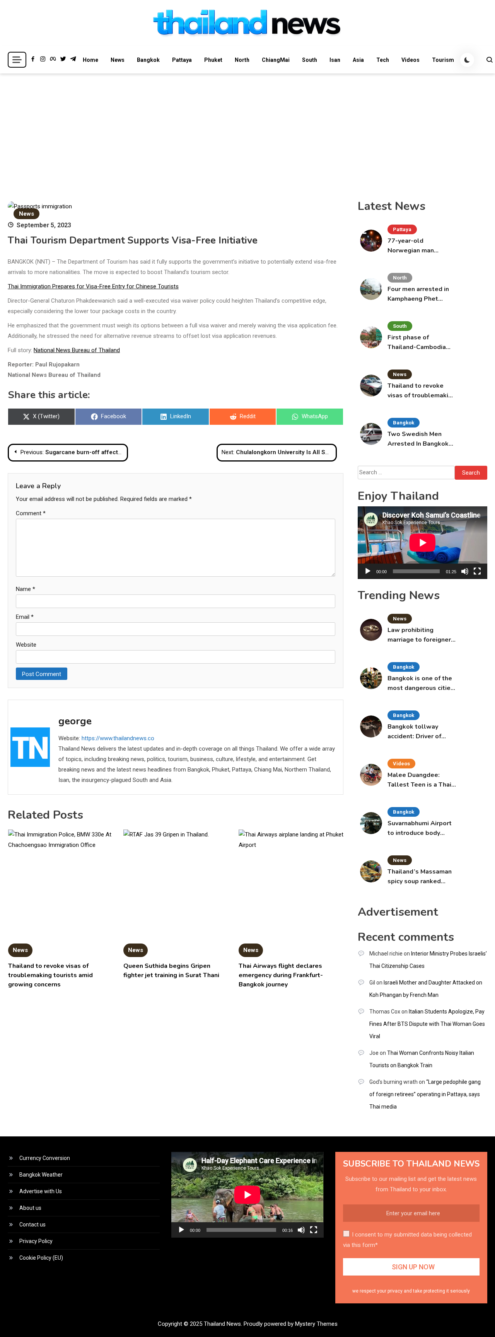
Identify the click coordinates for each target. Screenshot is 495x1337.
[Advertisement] (247, 131)
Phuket (213, 60)
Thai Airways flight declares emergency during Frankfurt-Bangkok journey (281, 975)
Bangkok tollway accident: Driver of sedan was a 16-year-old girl (419, 731)
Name (25, 589)
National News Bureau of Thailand (77, 350)
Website (26, 644)
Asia (358, 60)
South (309, 60)
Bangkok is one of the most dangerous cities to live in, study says (420, 683)
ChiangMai (276, 60)
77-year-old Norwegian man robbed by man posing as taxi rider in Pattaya (420, 246)
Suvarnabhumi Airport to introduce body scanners (419, 828)
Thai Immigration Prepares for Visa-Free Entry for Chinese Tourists (93, 286)
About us (30, 1208)
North (242, 60)
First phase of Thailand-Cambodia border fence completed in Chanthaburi (416, 342)
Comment (31, 513)
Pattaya (182, 60)
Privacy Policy (36, 1241)
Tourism (443, 60)
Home (90, 60)
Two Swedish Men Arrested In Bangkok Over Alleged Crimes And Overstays (419, 439)
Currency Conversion (44, 1158)
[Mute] (465, 571)
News (118, 60)
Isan (334, 60)
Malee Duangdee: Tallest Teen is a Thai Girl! (419, 780)
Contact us (32, 1224)
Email (25, 616)
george (75, 721)
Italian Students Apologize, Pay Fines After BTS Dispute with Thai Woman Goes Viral (427, 1023)
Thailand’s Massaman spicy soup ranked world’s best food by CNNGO (419, 876)
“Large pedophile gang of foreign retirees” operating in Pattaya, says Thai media (425, 1094)
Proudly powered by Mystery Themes (291, 1323)
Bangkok (148, 60)
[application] (422, 542)
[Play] (368, 571)
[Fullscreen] (477, 571)
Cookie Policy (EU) (41, 1258)
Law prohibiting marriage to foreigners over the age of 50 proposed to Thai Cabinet (420, 635)
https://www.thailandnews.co (118, 738)
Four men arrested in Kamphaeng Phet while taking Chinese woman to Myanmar (418, 294)
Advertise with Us (40, 1191)
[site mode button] (467, 60)
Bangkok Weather (41, 1175)
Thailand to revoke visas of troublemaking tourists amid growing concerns (50, 975)
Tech (382, 60)
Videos (410, 60)
